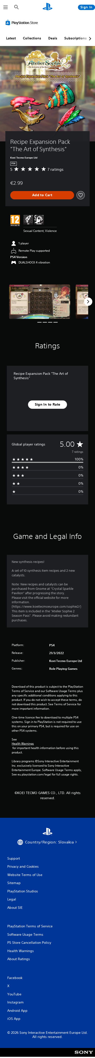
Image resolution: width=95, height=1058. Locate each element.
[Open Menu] (5, 7)
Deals (52, 38)
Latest (11, 38)
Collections (32, 38)
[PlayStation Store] (22, 22)
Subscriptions (75, 38)
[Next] (88, 301)
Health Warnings (23, 744)
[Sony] (84, 1056)
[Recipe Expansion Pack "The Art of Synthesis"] (39, 301)
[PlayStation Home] (47, 7)
